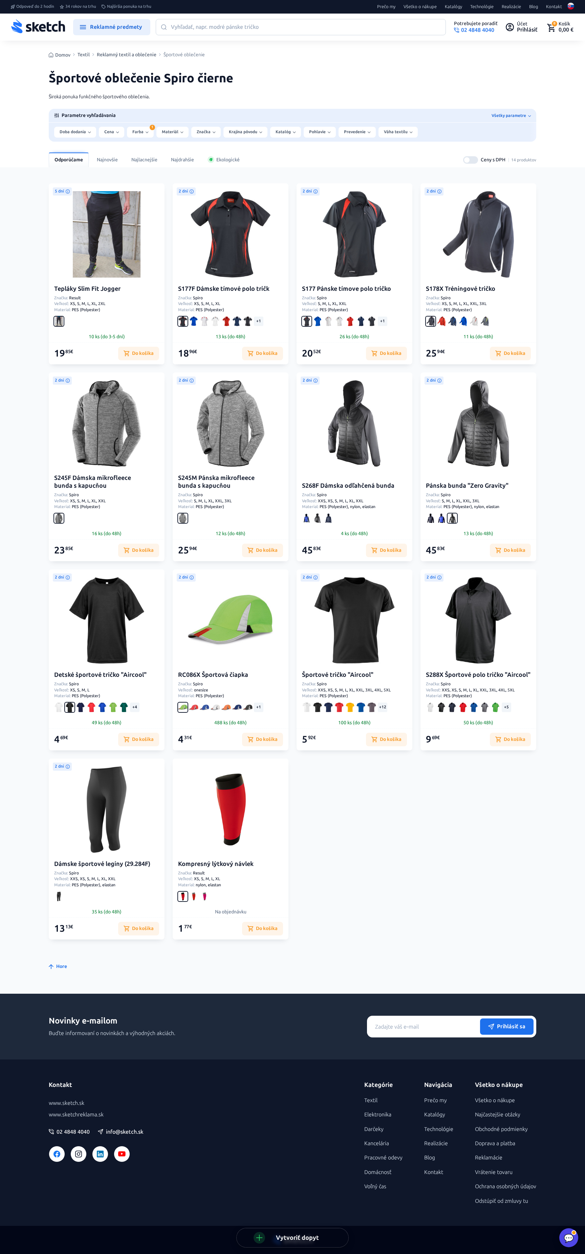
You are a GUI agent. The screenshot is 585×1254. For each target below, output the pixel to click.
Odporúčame (69, 160)
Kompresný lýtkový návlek (216, 864)
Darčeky (374, 1129)
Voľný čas (375, 1186)
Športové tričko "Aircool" (337, 675)
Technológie (482, 6)
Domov (62, 55)
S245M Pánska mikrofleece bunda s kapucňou (216, 481)
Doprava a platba (495, 1143)
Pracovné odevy (383, 1157)
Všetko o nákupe (420, 6)
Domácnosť (377, 1172)
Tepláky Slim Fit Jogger (87, 288)
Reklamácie (488, 1157)
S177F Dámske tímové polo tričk (223, 288)
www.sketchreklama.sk (76, 1114)
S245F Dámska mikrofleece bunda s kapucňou (92, 481)
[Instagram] (78, 1154)
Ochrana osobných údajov (505, 1186)
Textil (84, 55)
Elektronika (377, 1114)
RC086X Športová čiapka (213, 675)
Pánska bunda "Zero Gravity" (467, 485)
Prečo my (386, 6)
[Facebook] (57, 1154)
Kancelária (376, 1143)
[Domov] (38, 27)
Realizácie (511, 6)
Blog (533, 6)
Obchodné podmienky (501, 1129)
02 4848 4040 (73, 1132)
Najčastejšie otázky (497, 1114)
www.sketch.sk (66, 1103)
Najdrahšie (182, 160)
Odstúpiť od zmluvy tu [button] (501, 1201)
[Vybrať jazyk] (570, 7)
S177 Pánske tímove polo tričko (346, 288)
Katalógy (453, 6)
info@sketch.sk (124, 1132)
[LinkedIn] (100, 1154)
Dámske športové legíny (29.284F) (102, 864)
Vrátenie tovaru (494, 1172)
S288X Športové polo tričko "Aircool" (478, 675)
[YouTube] (122, 1154)
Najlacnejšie (144, 160)
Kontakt (554, 6)
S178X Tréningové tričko (460, 288)
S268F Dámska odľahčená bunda (348, 485)
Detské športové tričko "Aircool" (100, 675)
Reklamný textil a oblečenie (126, 55)
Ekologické (228, 160)
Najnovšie (107, 160)
